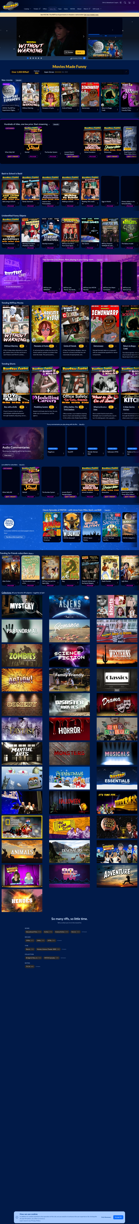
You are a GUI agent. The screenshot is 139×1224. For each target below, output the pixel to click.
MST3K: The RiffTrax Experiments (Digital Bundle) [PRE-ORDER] (8, 109)
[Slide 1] (102, 35)
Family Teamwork (27, 201)
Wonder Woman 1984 (93, 453)
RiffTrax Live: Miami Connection (109, 289)
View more (7, 455)
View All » (18, 80)
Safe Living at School (8, 201)
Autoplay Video (76, 58)
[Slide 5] (107, 35)
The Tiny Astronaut (8, 243)
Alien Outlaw (6, 581)
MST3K (72, 9)
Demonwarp (86, 108)
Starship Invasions (47, 243)
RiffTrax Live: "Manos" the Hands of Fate (69, 289)
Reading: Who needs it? (88, 202)
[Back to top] (10, 6)
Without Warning (27, 108)
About (79, 9)
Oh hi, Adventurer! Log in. (110, 2)
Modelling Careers (41, 407)
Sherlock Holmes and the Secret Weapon (88, 582)
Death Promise (106, 581)
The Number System (51, 152)
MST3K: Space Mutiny (87, 539)
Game (66, 9)
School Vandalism (89, 152)
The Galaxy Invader (127, 243)
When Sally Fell (10, 152)
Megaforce (51, 452)
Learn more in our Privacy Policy (30, 1221)
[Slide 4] (106, 35)
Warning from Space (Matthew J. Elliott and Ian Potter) (28, 245)
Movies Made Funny (69, 66)
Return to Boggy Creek (107, 109)
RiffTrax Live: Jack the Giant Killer (48, 582)
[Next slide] (84, 36)
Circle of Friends (67, 108)
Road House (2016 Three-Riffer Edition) (130, 153)
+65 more (63, 958)
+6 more (59, 940)
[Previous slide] (19, 36)
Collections (6, 592)
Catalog (26, 9)
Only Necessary (106, 1217)
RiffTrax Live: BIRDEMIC (47, 289)
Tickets (36, 9)
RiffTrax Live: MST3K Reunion (89, 289)
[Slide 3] (105, 35)
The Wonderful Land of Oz (28, 582)
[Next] (136, 100)
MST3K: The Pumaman (47, 539)
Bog (63, 581)
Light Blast (125, 581)
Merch (86, 9)
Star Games (85, 243)
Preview (70, 52)
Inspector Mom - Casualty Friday (127, 109)
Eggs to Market (106, 201)
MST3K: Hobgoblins (129, 538)
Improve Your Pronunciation (46, 202)
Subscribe (52, 9)
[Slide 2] (104, 35)
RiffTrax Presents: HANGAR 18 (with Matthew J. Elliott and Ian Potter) (108, 245)
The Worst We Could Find (14, 537)
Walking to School (67, 201)
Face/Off (70, 452)
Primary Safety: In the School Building (128, 202)
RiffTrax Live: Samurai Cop (127, 289)
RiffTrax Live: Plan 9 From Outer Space (68, 245)
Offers (45, 9)
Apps (60, 9)
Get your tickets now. (91, 15)
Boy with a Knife (10, 407)
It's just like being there (13, 286)
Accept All (118, 1217)
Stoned (27, 152)
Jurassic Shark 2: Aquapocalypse (69, 153)
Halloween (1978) (112, 452)
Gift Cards (96, 9)
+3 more (64, 949)
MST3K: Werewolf (69, 538)
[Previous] (2, 100)
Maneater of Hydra (48, 108)
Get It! (79, 52)
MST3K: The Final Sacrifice (108, 539)
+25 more (84, 932)
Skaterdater (107, 152)
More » (30, 553)
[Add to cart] (17, 85)
